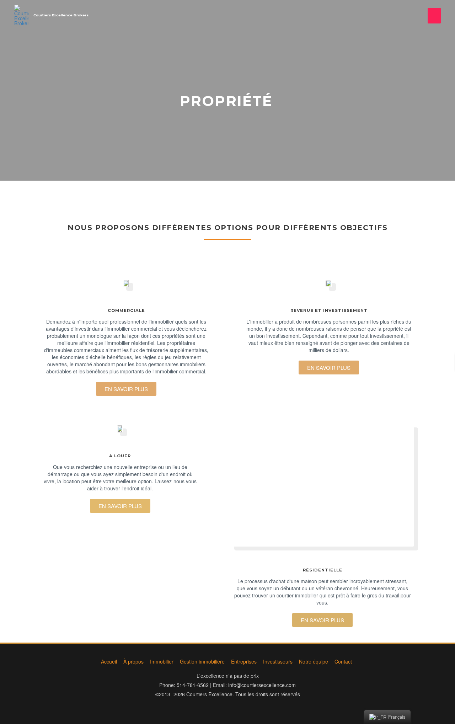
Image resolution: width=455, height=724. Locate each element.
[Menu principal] (434, 15)
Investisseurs (278, 661)
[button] (126, 389)
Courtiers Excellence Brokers (61, 15)
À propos (133, 661)
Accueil (109, 661)
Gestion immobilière (202, 661)
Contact (343, 661)
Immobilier (161, 661)
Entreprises (244, 661)
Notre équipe (313, 661)
